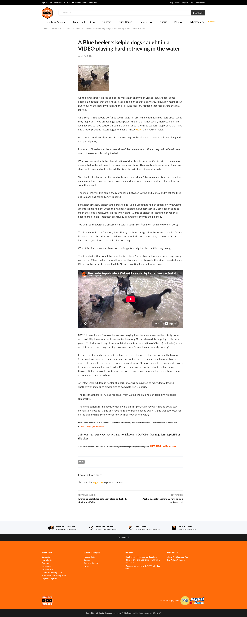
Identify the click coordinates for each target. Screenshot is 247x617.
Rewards (144, 22)
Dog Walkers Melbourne (176, 560)
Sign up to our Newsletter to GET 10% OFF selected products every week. (70, 2)
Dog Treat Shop (54, 22)
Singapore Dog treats (50, 578)
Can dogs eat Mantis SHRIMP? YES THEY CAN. (142, 567)
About (163, 22)
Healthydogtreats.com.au (108, 613)
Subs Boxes (125, 22)
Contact (106, 22)
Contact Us (46, 557)
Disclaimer (46, 563)
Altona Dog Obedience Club (177, 557)
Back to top (122, 537)
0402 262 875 (156, 613)
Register (185, 2)
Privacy (86, 566)
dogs (139, 129)
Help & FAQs (175, 2)
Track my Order (89, 557)
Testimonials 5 (47, 569)
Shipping (87, 560)
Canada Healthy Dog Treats (52, 572)
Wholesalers (196, 22)
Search (198, 13)
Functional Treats (82, 22)
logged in (97, 482)
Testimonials (46, 566)
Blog (176, 22)
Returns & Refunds (91, 563)
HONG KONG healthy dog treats (54, 575)
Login (192, 2)
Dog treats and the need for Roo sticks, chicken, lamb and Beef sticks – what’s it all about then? (142, 560)
